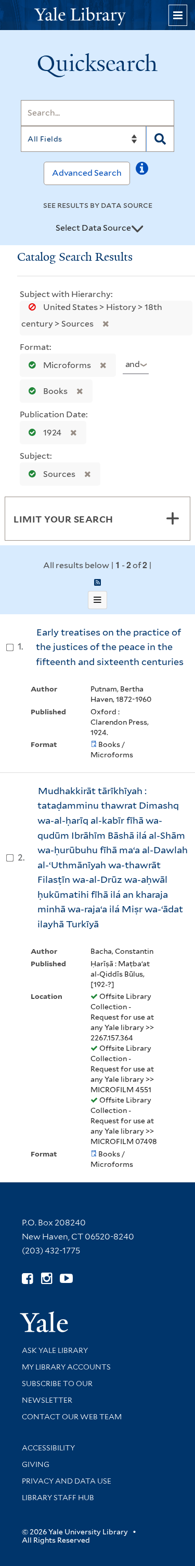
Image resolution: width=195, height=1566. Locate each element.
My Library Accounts (66, 1367)
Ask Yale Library (55, 1350)
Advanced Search (87, 173)
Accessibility (48, 1448)
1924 (52, 433)
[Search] (160, 139)
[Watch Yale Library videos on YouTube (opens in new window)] (66, 1278)
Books (55, 391)
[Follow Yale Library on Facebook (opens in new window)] (27, 1278)
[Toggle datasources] (137, 228)
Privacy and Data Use (66, 1481)
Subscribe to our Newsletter (57, 1391)
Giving (35, 1464)
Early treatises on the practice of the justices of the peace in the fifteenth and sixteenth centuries (110, 647)
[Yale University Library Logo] (98, 15)
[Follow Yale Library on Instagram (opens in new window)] (46, 1278)
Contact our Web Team (72, 1417)
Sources (59, 474)
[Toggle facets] (172, 518)
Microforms (67, 365)
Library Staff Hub (58, 1497)
